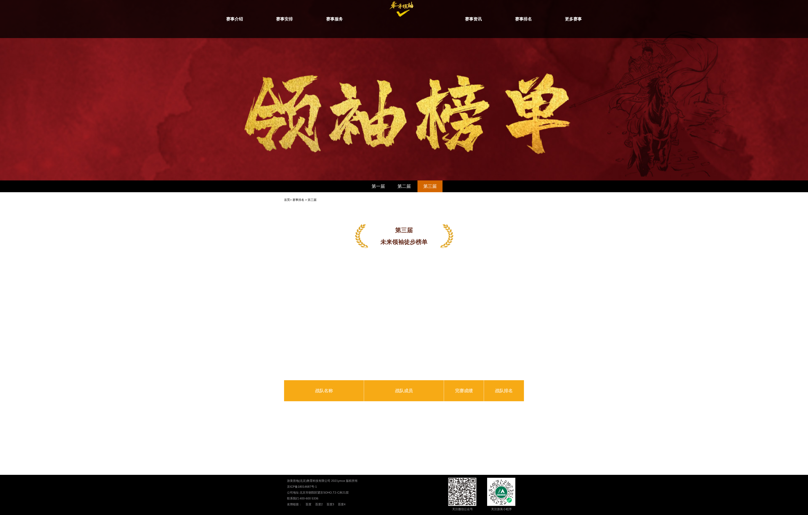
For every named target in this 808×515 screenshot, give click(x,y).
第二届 (404, 186)
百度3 (330, 504)
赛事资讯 (473, 19)
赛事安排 (284, 19)
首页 (287, 199)
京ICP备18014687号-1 (302, 486)
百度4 (342, 504)
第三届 (430, 186)
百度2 (319, 504)
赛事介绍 (234, 19)
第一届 (378, 186)
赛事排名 (523, 19)
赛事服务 (334, 19)
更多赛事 (573, 19)
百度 (308, 504)
